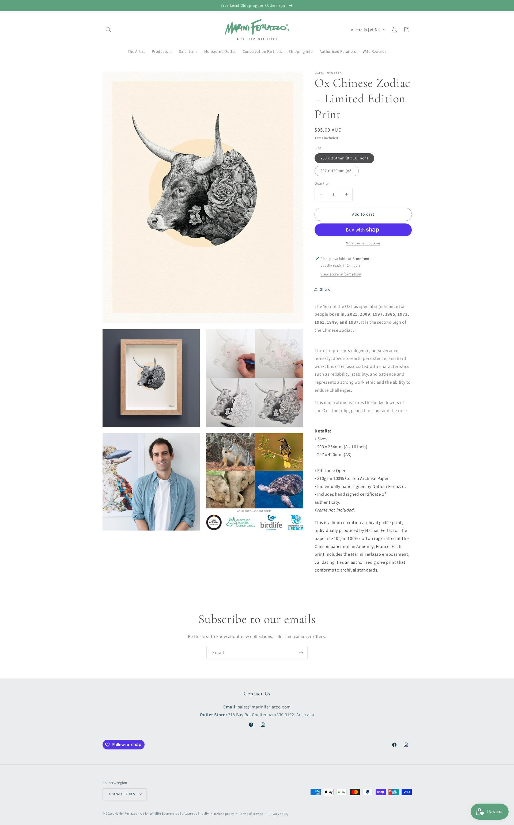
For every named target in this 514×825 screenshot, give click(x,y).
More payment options (363, 243)
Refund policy (224, 814)
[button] (109, 29)
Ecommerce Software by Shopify (185, 813)
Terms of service (251, 814)
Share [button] (325, 289)
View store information (340, 274)
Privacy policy (278, 814)
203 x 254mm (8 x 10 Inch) (344, 157)
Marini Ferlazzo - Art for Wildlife (138, 813)
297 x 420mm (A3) (336, 170)
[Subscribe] (301, 652)
